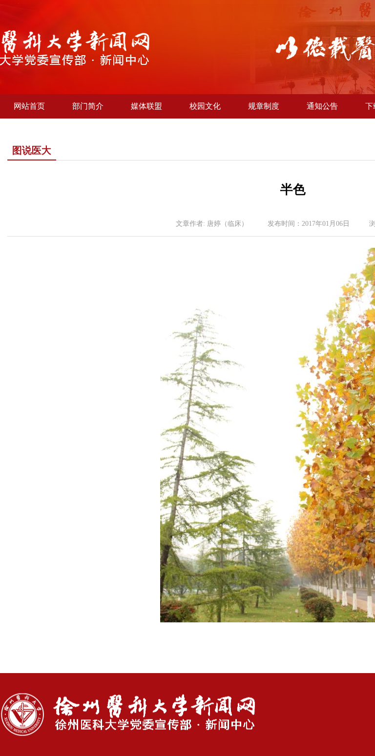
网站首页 (29, 106)
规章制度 (263, 106)
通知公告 (322, 106)
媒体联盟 (146, 106)
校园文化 (205, 106)
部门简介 (88, 106)
